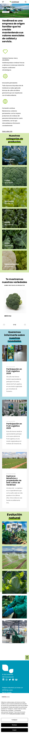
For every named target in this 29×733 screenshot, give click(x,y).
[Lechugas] (14, 197)
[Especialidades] (14, 260)
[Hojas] (14, 218)
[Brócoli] (14, 301)
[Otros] (14, 239)
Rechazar (14, 725)
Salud (6, 454)
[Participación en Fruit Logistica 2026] (14, 371)
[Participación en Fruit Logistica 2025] (14, 424)
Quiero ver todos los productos (14, 285)
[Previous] (4, 325)
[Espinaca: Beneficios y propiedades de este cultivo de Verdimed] (14, 480)
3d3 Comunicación (8, 677)
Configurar (14, 719)
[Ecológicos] (14, 155)
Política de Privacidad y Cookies (17, 713)
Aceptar (14, 730)
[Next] (25, 325)
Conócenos (6, 12)
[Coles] (14, 176)
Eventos (7, 347)
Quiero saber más (7, 131)
